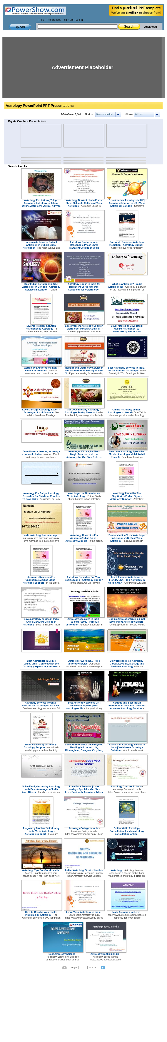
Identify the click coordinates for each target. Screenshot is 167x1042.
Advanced (150, 26)
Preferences (54, 19)
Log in (79, 19)
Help (41, 19)
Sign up (68, 19)
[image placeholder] (33, 135)
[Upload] (20, 27)
